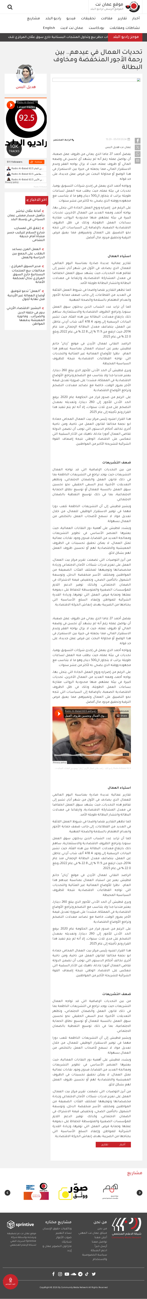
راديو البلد (53, 19)
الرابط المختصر (62, 140)
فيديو (71, 19)
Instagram (60, 1274)
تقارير (122, 19)
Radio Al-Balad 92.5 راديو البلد (118, 768)
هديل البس (26, 87)
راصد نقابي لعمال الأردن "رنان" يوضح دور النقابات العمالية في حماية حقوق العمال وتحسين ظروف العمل (61, 768)
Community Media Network (74, 1288)
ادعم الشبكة (99, 1250)
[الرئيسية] (132, 7)
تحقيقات (88, 19)
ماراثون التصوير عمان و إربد (57, 1248)
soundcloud (73, 1274)
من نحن (102, 1228)
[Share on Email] (137, 161)
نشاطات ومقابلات (124, 28)
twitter (93, 1274)
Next (7, 1193)
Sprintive (31, 1241)
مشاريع (33, 19)
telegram (80, 1274)
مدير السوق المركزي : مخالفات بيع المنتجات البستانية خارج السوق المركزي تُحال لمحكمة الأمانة (27, 274)
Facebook (53, 1274)
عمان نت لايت (71, 28)
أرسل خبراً (101, 1246)
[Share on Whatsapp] (137, 154)
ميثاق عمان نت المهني (92, 1233)
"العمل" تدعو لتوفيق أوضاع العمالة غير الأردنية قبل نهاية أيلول (26, 295)
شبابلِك (67, 1242)
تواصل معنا (99, 1242)
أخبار (136, 19)
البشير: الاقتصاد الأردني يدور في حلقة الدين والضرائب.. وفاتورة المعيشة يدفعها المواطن (26, 316)
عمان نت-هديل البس (118, 147)
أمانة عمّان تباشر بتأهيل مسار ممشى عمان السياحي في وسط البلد (26, 215)
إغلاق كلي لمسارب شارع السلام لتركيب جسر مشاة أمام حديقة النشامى (26, 234)
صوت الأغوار (64, 1237)
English (49, 28)
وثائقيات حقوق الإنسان (57, 1228)
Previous (139, 1193)
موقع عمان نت (109, 5)
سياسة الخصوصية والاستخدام (94, 1257)
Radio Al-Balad (40, 187)
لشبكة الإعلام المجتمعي (23, 1245)
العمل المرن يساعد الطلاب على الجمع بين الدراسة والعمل (28, 253)
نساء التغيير (64, 1233)
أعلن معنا (100, 1237)
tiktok (87, 1274)
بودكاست (96, 28)
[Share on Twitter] (137, 147)
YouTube (67, 1274)
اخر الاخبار (38, 200)
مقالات (107, 19)
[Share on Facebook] (137, 141)
